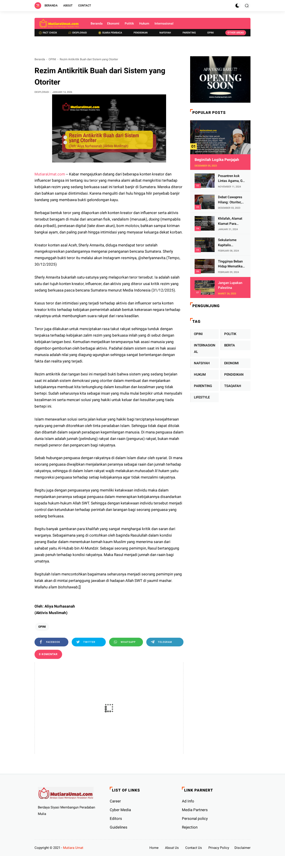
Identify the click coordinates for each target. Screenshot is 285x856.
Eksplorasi (79, 32)
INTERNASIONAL (204, 348)
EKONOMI (231, 363)
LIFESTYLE (202, 397)
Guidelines (118, 827)
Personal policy (195, 818)
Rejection (189, 827)
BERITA (229, 345)
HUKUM (200, 375)
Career (115, 801)
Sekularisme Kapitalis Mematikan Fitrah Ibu (231, 243)
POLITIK (230, 334)
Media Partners (195, 810)
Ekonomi (113, 23)
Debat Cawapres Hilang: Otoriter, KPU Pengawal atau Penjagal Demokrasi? (230, 200)
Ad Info (188, 801)
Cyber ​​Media (120, 810)
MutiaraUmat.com (50, 174)
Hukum (144, 23)
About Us (172, 848)
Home (154, 848)
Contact (84, 5)
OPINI (52, 59)
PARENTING (203, 386)
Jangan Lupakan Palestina (230, 285)
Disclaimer (242, 848)
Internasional (164, 23)
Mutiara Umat (73, 848)
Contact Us (193, 848)
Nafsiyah (165, 32)
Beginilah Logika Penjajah (217, 159)
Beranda (51, 5)
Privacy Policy (218, 848)
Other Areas (236, 32)
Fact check (50, 32)
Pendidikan (141, 32)
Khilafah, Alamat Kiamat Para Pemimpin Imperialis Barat (230, 221)
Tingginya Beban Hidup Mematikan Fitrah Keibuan (231, 264)
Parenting (189, 32)
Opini (210, 32)
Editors (116, 818)
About (68, 5)
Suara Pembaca (112, 32)
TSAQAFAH (232, 386)
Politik (129, 23)
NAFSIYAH (202, 363)
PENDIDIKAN (234, 375)
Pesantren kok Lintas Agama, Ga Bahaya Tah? (231, 178)
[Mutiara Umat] (59, 23)
